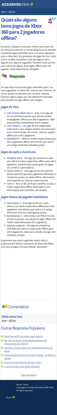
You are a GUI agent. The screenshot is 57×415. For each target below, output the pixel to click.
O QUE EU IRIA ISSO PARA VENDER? (22, 366)
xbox (3, 11)
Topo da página (28, 375)
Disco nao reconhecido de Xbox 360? (22, 362)
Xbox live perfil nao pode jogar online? (23, 336)
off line (11, 11)
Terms (25, 384)
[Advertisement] (27, 277)
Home (19, 384)
